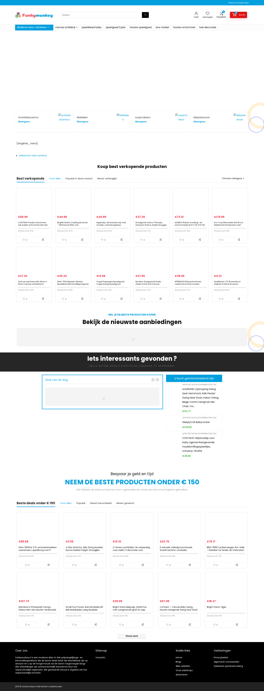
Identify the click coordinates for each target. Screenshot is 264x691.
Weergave (24, 121)
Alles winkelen (183, 666)
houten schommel (184, 27)
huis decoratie (207, 27)
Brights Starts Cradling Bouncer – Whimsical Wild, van (72, 223)
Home (179, 657)
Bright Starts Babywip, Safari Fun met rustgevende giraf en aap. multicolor (130, 609)
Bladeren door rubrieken (31, 27)
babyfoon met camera (33, 155)
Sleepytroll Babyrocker (196, 422)
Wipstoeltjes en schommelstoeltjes (199, 384)
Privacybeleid (221, 657)
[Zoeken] (145, 15)
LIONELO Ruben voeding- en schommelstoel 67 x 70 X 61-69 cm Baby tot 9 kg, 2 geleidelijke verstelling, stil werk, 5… (190, 226)
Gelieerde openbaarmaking (228, 666)
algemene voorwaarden (226, 661)
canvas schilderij (65, 27)
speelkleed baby (92, 27)
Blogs (178, 661)
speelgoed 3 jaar (116, 27)
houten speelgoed (141, 27)
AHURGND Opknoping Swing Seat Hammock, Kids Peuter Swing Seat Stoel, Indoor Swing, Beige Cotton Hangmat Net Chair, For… (200, 397)
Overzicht (100, 657)
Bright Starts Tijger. (217, 607)
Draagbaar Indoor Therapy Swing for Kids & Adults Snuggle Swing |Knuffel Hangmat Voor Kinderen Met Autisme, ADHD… (151, 226)
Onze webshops (184, 670)
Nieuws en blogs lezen (239, 2)
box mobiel (162, 27)
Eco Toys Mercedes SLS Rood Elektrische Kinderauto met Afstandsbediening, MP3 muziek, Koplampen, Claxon (228, 226)
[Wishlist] (207, 13)
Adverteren (182, 674)
